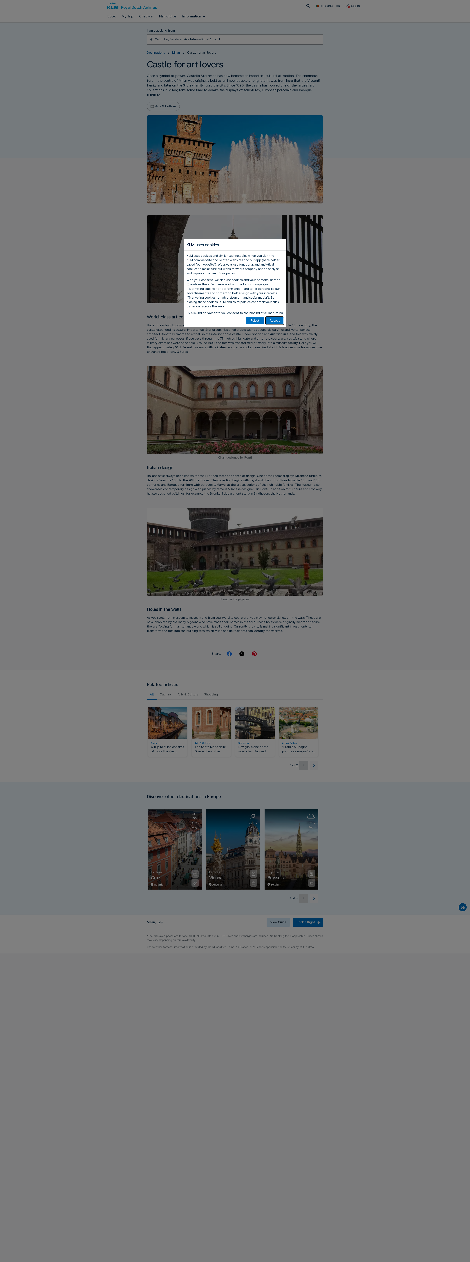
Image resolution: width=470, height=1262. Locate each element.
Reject (255, 320)
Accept (275, 320)
